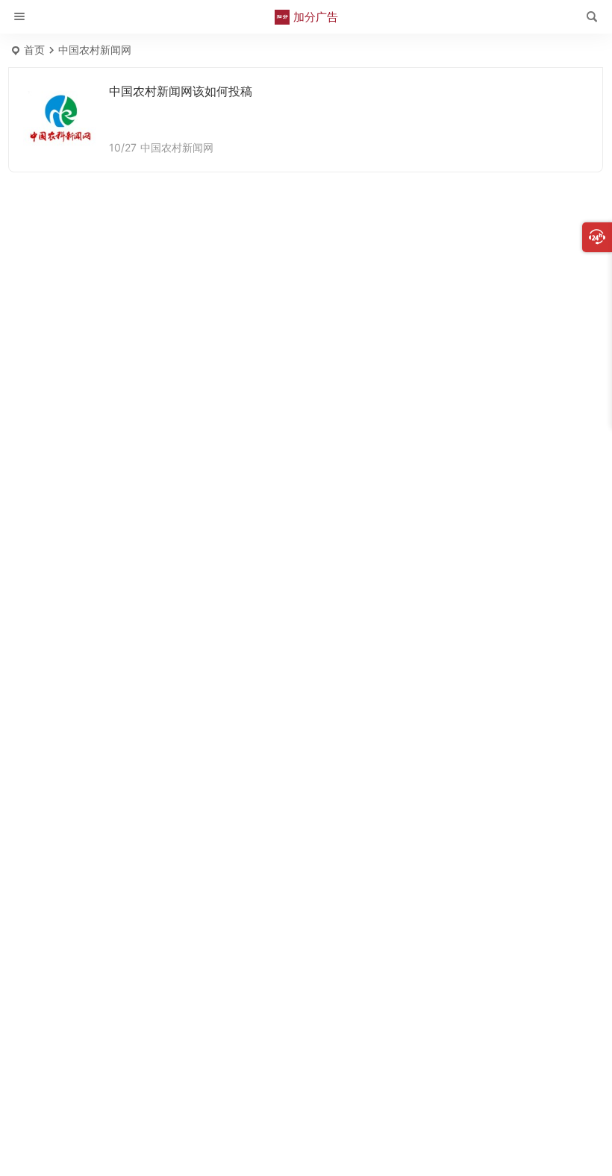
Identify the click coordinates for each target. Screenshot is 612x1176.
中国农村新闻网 (176, 147)
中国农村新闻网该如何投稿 (180, 91)
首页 (34, 49)
